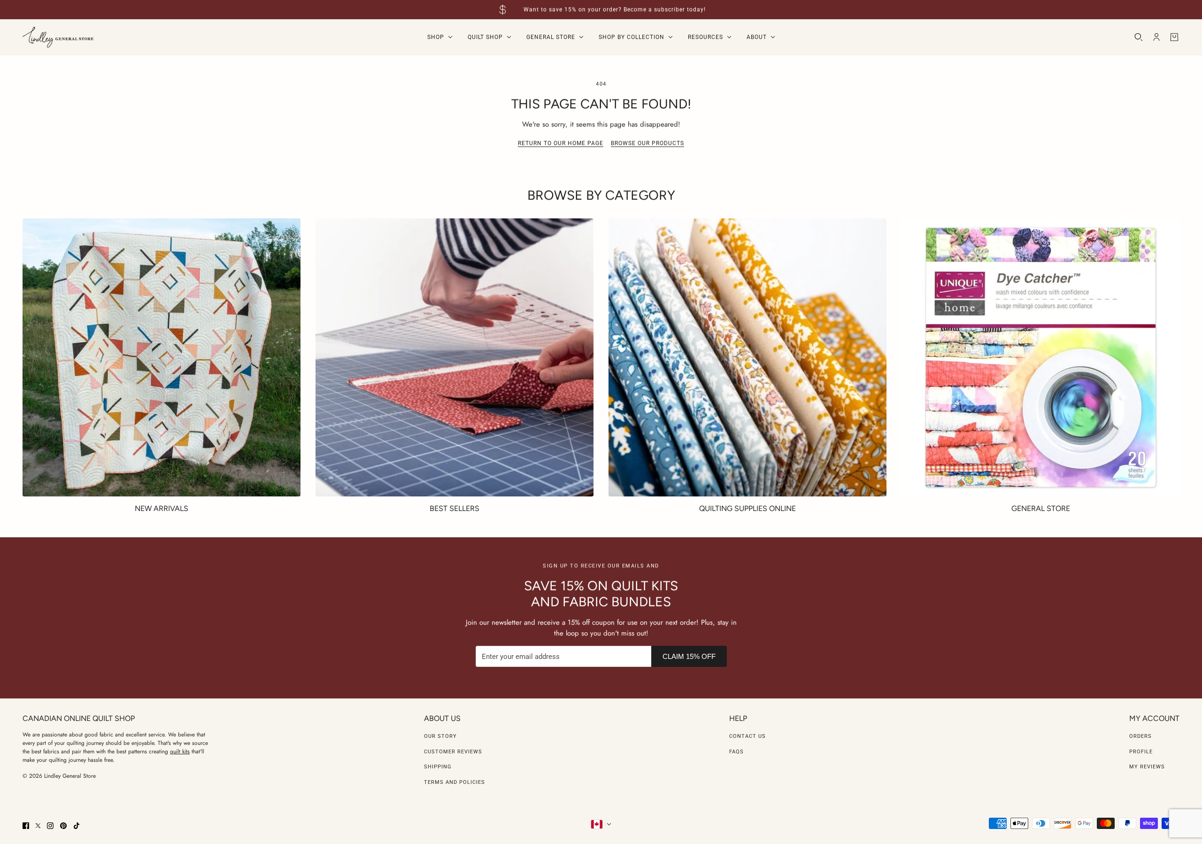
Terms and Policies (454, 782)
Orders (1140, 736)
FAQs (736, 752)
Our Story (440, 736)
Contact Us (747, 736)
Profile (1141, 752)
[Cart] (1174, 37)
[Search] (1138, 37)
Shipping (438, 767)
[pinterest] (63, 826)
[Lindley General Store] (58, 37)
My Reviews (1147, 767)
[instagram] (50, 826)
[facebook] (26, 826)
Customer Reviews (453, 752)
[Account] (1156, 37)
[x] (38, 825)
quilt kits (180, 751)
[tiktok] (76, 826)
